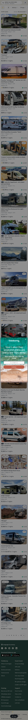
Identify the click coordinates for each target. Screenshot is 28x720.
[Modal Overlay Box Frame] (14, 360)
